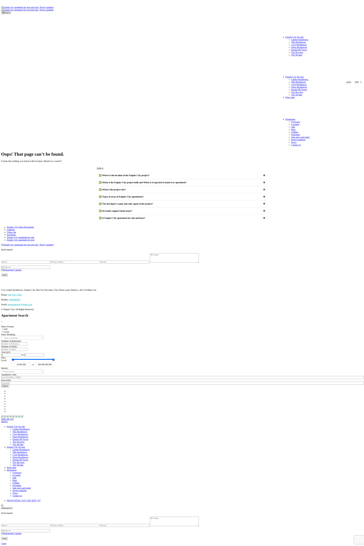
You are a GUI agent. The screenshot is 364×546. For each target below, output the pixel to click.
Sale (293, 127)
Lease (6, 332)
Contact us (296, 145)
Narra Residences (299, 47)
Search (7, 13)
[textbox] (22, 338)
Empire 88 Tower (299, 50)
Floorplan (295, 134)
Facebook (11, 235)
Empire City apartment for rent (20, 240)
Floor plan (290, 97)
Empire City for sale (295, 37)
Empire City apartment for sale (20, 237)
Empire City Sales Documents (20, 227)
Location (295, 124)
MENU (4, 422)
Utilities (294, 132)
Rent (293, 129)
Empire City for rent (295, 77)
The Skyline (296, 55)
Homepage (290, 119)
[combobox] (22, 338)
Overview (295, 122)
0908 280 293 (7, 419)
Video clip (11, 232)
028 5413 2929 (15, 295)
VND (357, 82)
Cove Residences (299, 45)
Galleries (11, 229)
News (293, 142)
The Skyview (297, 52)
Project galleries (298, 140)
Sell (5, 329)
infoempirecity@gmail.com (20, 304)
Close (3, 543)
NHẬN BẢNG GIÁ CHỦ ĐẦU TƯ (24, 500)
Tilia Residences (298, 42)
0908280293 (14, 299)
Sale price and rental (300, 137)
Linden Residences (299, 39)
